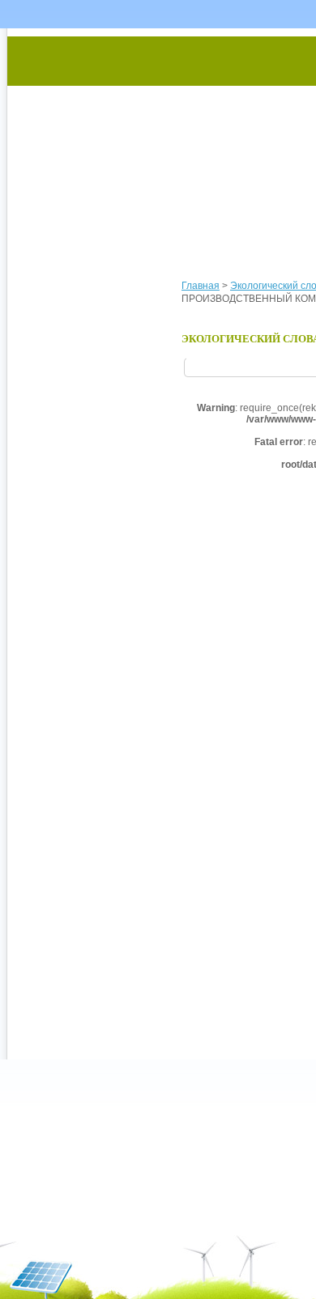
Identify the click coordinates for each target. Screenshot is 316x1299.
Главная (200, 285)
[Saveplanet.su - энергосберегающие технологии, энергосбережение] (159, 140)
